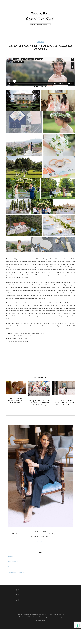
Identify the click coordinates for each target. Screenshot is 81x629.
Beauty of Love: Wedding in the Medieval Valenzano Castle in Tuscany (39, 402)
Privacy (60, 617)
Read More (40, 542)
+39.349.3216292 (27, 617)
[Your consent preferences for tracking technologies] (77, 625)
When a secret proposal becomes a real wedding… (16, 400)
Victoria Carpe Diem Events (16, 572)
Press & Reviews (13, 561)
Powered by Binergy (40, 620)
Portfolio (40, 41)
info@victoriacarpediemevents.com (47, 617)
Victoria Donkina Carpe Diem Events (57, 3)
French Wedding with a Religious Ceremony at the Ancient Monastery (63, 402)
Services (10, 567)
